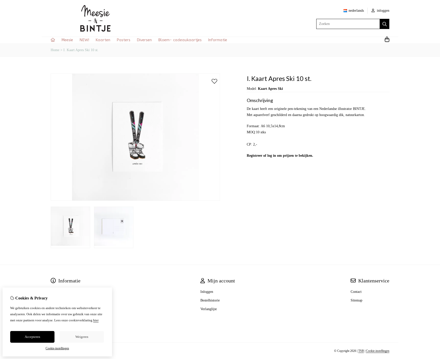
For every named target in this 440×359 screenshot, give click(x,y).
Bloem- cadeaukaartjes (180, 40)
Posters (123, 40)
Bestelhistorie (210, 300)
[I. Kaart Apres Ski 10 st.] (135, 200)
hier (96, 320)
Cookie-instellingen (377, 351)
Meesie (67, 40)
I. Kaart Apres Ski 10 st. (81, 50)
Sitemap (356, 300)
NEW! (84, 40)
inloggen (382, 10)
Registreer (254, 155)
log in (271, 155)
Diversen (144, 40)
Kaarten (102, 40)
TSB (361, 351)
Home (55, 50)
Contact (356, 292)
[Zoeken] (384, 24)
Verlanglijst (208, 309)
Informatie (217, 40)
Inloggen (206, 292)
